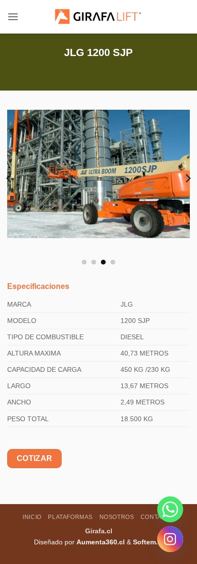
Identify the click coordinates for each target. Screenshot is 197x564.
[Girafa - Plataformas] (98, 17)
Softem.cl (148, 542)
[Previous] (9, 177)
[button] (13, 16)
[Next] (187, 177)
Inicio (32, 517)
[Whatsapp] (170, 509)
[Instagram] (170, 539)
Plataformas (70, 517)
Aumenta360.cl (101, 542)
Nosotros (116, 517)
